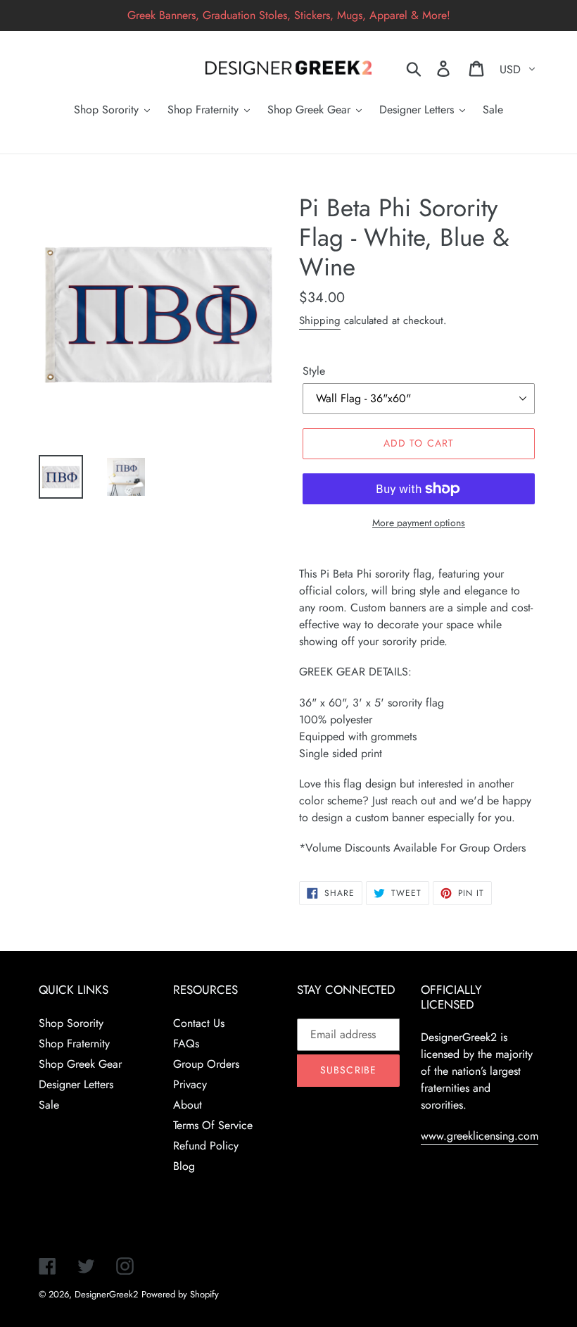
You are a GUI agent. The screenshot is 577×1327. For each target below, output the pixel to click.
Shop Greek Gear (80, 1064)
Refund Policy (206, 1146)
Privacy (190, 1084)
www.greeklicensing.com (479, 1136)
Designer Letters (76, 1084)
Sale (49, 1105)
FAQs (186, 1043)
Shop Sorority (71, 1023)
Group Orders (206, 1064)
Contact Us (198, 1023)
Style (314, 371)
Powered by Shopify (180, 1294)
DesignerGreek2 (106, 1294)
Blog (184, 1166)
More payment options (418, 523)
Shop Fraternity (74, 1043)
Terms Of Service (213, 1125)
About (187, 1105)
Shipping (320, 320)
